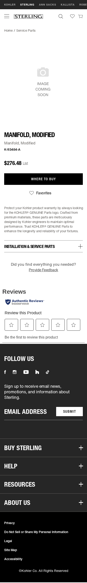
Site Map (10, 549)
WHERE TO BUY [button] (43, 179)
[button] (6, 16)
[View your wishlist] (72, 16)
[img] (28, 16)
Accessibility (13, 558)
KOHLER (10, 4)
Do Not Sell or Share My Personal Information (36, 531)
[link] (80, 16)
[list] (43, 401)
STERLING (27, 4)
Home (8, 30)
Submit (69, 411)
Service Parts (25, 30)
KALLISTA (68, 4)
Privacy (9, 522)
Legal (8, 540)
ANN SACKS (47, 4)
